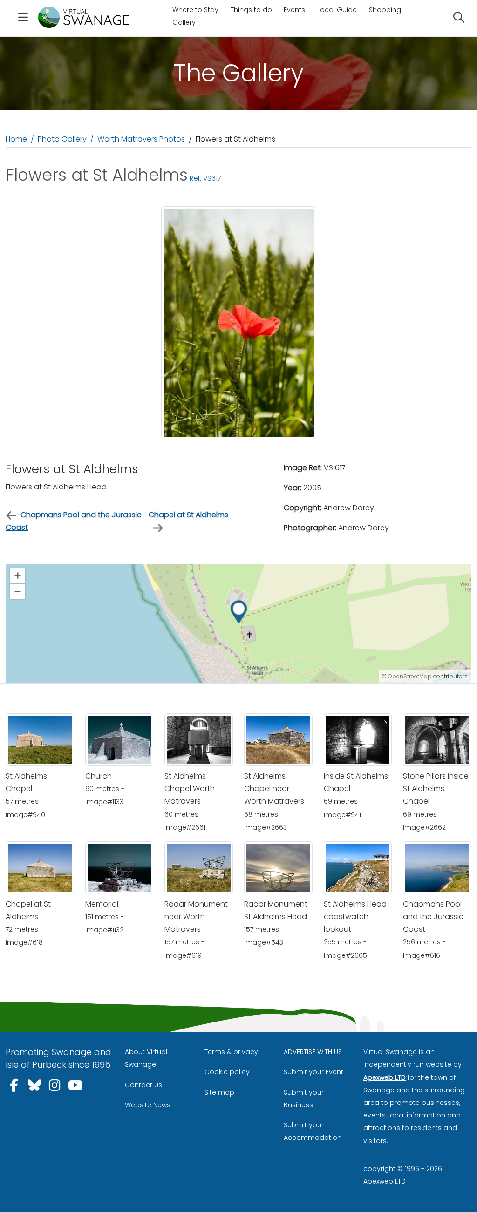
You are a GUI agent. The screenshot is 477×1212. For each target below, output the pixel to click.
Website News (147, 1105)
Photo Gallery (62, 139)
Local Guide (337, 9)
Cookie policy (227, 1072)
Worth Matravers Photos (141, 139)
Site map (219, 1092)
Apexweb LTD (384, 1077)
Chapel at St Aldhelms (188, 514)
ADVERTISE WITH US (313, 1051)
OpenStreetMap (410, 676)
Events (294, 9)
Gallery (184, 22)
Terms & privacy (231, 1051)
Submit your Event (313, 1072)
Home (16, 139)
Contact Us (143, 1085)
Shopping (385, 9)
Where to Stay (195, 9)
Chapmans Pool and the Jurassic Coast (74, 521)
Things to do (251, 9)
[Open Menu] (22, 18)
